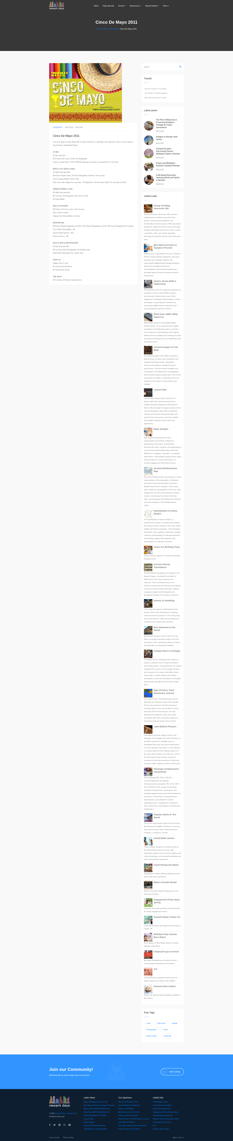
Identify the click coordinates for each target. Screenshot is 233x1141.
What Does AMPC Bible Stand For (166, 315)
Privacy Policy (68, 1137)
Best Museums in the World (164, 628)
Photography (151, 1030)
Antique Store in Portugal (167, 651)
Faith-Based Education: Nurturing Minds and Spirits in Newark (167, 177)
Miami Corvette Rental (165, 882)
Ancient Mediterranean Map (165, 469)
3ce (155, 969)
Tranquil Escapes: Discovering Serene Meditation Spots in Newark (168, 151)
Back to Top (177, 1137)
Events (121, 6)
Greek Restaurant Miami (166, 865)
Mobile (174, 1023)
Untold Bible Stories (164, 838)
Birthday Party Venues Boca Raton (165, 935)
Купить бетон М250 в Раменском (165, 282)
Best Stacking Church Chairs (155, 98)
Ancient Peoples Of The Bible (166, 348)
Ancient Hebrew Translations (162, 565)
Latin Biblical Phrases (165, 726)
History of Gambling (164, 600)
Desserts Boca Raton (165, 986)
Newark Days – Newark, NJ (65, 1113)
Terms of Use (54, 1137)
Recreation (114, 29)
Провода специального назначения (166, 770)
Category (57, 127)
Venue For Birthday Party (167, 547)
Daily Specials (108, 6)
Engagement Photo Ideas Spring (167, 901)
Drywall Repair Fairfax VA (167, 917)
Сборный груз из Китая (166, 951)
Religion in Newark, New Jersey (167, 138)
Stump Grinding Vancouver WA (162, 207)
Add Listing (174, 1071)
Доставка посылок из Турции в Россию (165, 246)
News (96, 6)
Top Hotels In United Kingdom (156, 93)
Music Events (151, 1036)
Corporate (167, 1036)
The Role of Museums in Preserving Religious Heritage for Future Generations (166, 123)
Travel (165, 1030)
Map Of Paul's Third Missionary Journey (164, 691)
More (165, 6)
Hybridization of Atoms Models (165, 512)
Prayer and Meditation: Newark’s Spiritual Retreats (168, 164)
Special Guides (151, 6)
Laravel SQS (160, 389)
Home (98, 29)
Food (148, 1023)
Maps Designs (161, 429)
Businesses (134, 6)
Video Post (161, 1023)
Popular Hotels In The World (155, 89)
